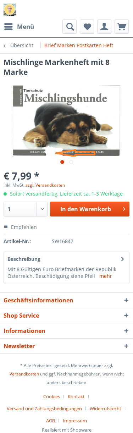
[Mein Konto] (104, 27)
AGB (50, 420)
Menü (25, 26)
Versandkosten (24, 374)
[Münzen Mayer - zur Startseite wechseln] (10, 10)
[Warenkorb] (122, 27)
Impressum (75, 420)
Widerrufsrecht (105, 408)
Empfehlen (23, 227)
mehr (105, 276)
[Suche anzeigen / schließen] (69, 27)
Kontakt (76, 396)
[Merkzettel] (87, 27)
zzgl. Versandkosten (45, 185)
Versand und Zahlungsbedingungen (44, 408)
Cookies (51, 396)
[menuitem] (19, 27)
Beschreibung (23, 259)
